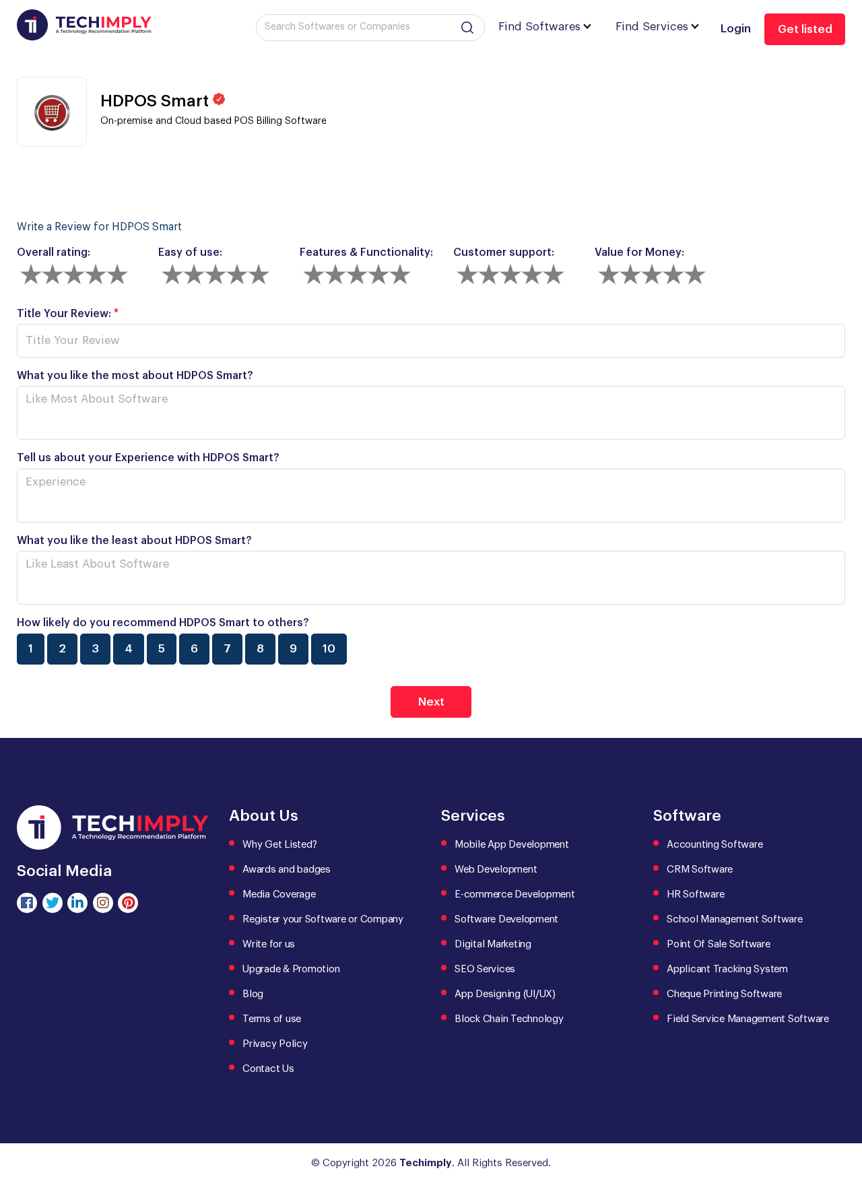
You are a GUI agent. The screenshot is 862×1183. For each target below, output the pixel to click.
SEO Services (485, 969)
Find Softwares (539, 26)
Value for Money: (639, 252)
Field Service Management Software (748, 1019)
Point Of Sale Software (718, 944)
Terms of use (271, 1019)
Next (431, 702)
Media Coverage (279, 894)
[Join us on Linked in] (77, 903)
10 (329, 648)
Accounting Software (714, 845)
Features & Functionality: (366, 252)
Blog (252, 994)
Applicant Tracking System (727, 969)
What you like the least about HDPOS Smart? (134, 540)
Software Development (506, 919)
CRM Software (700, 870)
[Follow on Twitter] (52, 903)
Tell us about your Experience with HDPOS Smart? (148, 457)
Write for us (268, 944)
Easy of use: (190, 252)
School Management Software (735, 919)
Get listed (805, 29)
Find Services (652, 26)
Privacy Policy (275, 1044)
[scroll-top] (841, 1112)
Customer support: (503, 252)
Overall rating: (53, 252)
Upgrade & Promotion (290, 969)
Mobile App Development (512, 845)
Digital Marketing (493, 944)
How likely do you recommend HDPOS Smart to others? (163, 622)
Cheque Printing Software (724, 994)
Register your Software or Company (322, 919)
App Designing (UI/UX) (505, 994)
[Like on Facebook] (27, 903)
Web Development (496, 870)
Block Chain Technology (509, 1019)
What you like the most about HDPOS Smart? (135, 375)
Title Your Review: (68, 313)
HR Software (695, 894)
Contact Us (268, 1069)
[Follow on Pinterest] (128, 903)
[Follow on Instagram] (103, 903)
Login (736, 28)
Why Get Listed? (279, 845)
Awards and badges (286, 870)
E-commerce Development (515, 894)
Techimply (425, 1163)
